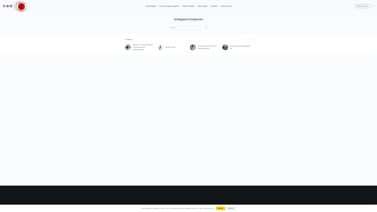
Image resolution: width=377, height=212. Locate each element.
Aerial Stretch (170, 47)
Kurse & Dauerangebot (169, 6)
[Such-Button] (206, 27)
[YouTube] (11, 6)
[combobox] (186, 27)
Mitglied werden (362, 6)
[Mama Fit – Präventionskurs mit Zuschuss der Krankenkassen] (128, 47)
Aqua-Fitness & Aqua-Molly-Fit (240, 47)
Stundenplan (150, 6)
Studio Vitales (188, 6)
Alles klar (220, 208)
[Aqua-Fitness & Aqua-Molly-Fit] (225, 47)
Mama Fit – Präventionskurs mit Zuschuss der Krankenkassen (143, 47)
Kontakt (214, 6)
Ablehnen (231, 208)
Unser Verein (226, 6)
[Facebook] (4, 6)
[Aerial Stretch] (160, 47)
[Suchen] (373, 6)
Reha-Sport (202, 6)
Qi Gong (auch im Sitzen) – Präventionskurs (207, 47)
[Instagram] (7, 6)
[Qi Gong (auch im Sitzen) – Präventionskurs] (193, 47)
